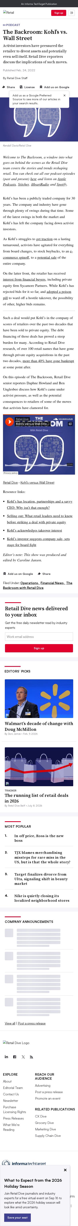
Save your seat (17, 1217)
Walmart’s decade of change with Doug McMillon (39, 726)
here (33, 178)
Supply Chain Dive (48, 1136)
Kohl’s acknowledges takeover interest (34, 530)
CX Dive (41, 1116)
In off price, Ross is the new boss (39, 838)
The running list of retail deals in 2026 (36, 798)
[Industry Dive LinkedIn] (6, 1057)
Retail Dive (10, 482)
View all (10, 1023)
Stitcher (23, 184)
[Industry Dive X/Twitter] (23, 1057)
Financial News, (53, 583)
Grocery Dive (44, 1123)
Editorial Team (13, 1088)
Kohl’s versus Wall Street (37, 482)
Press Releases (13, 1118)
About (7, 1081)
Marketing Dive (45, 1129)
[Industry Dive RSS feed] (31, 1057)
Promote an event (47, 1098)
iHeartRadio (40, 184)
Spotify (62, 184)
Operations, (30, 583)
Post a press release (32, 1023)
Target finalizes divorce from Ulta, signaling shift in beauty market (41, 879)
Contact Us (11, 1094)
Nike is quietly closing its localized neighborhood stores (42, 898)
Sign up (58, 12)
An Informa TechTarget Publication (39, 3)
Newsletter (10, 1101)
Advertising (42, 1085)
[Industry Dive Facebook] (14, 1057)
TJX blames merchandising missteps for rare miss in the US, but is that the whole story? (42, 857)
